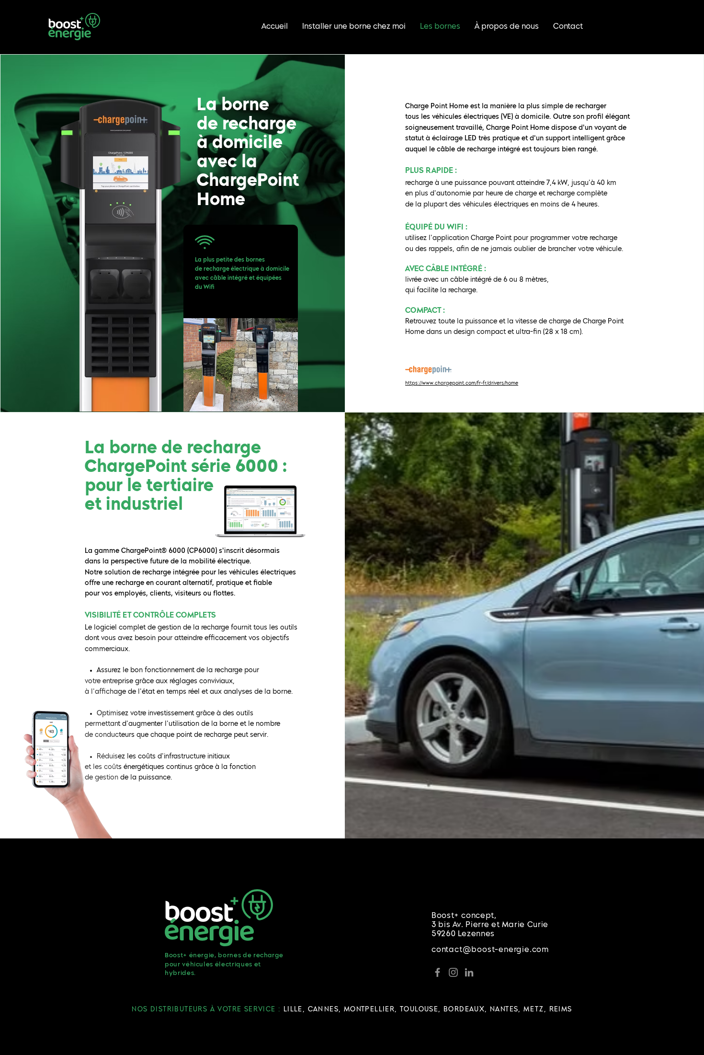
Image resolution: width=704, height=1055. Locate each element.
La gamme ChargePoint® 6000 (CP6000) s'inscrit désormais (182, 551)
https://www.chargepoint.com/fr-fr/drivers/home (461, 383)
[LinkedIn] (469, 972)
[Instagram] (453, 972)
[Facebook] (437, 972)
